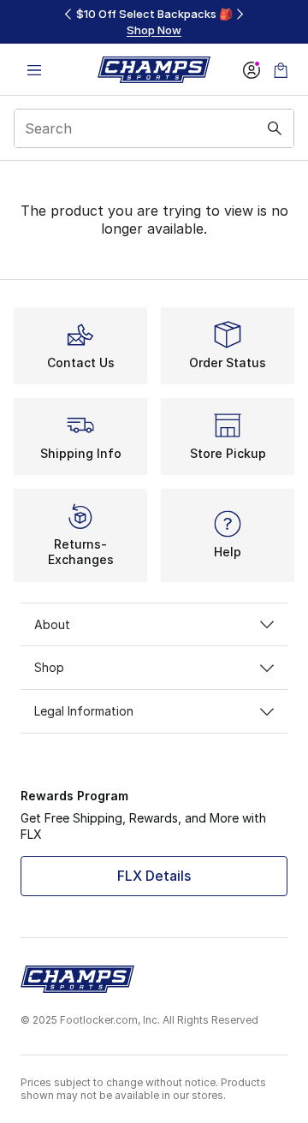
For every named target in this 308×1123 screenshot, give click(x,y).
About (52, 624)
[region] (154, 22)
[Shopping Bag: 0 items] (280, 70)
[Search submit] (274, 128)
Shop (49, 667)
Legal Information (83, 711)
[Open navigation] (34, 70)
